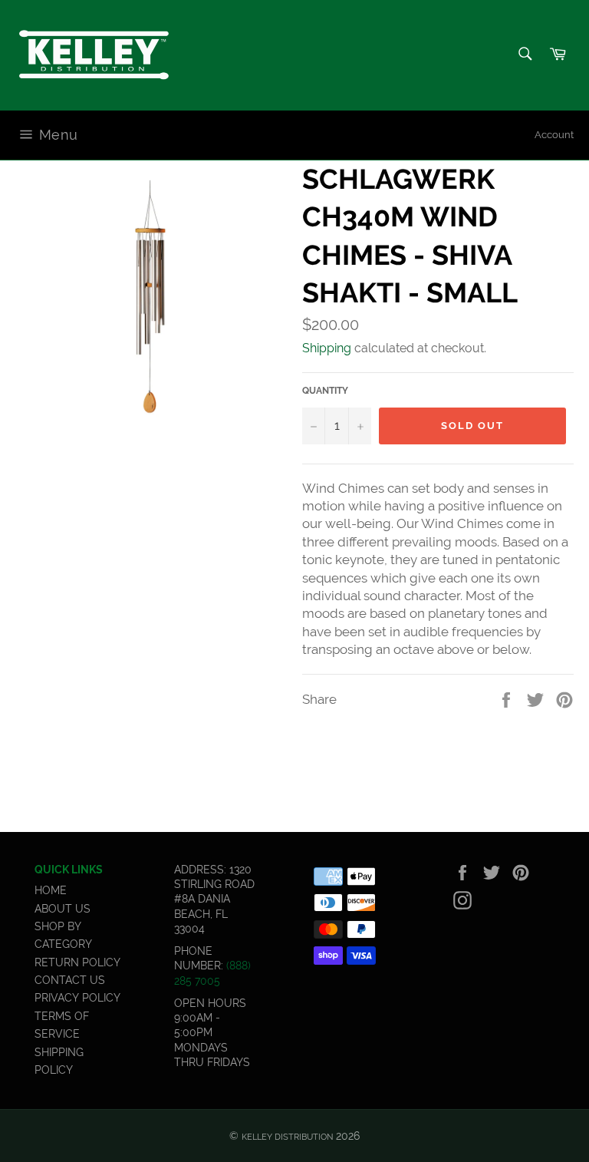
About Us (62, 909)
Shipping (326, 348)
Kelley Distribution (287, 1136)
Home (51, 890)
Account (554, 134)
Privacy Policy (77, 998)
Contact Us (70, 980)
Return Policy (77, 962)
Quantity (325, 390)
